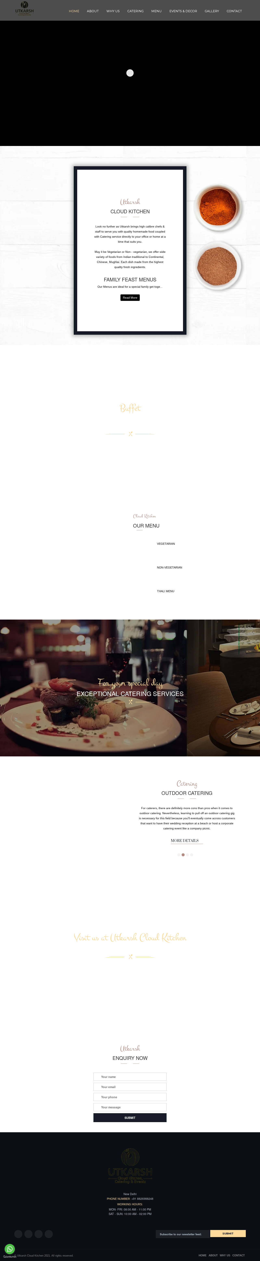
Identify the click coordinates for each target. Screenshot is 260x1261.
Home (74, 11)
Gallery (212, 11)
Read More (130, 297)
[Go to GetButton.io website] (9, 1257)
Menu (156, 11)
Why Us (113, 11)
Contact (234, 11)
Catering (135, 11)
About (93, 11)
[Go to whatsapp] (10, 1249)
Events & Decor (183, 11)
